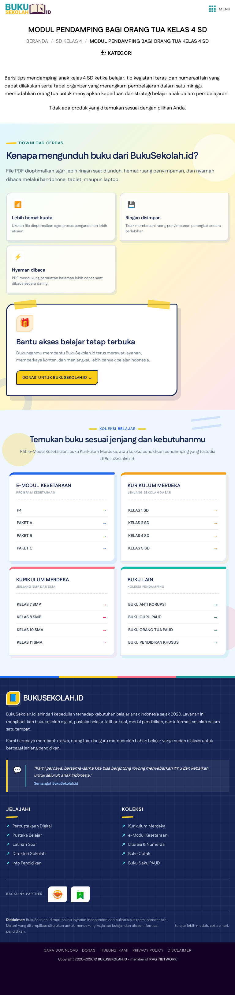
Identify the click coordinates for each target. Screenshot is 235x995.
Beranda (37, 41)
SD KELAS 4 (69, 41)
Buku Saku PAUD (144, 863)
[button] (218, 9)
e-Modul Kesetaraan (147, 835)
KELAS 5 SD (139, 548)
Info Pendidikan (27, 863)
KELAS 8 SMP (29, 617)
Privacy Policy (148, 950)
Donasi (89, 950)
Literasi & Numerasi (146, 844)
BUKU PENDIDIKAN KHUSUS (153, 642)
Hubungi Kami (114, 950)
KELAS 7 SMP (29, 604)
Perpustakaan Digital (32, 826)
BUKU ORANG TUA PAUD (150, 630)
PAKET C (24, 548)
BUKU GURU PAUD (145, 617)
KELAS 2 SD (138, 523)
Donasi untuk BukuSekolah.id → (57, 377)
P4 (19, 510)
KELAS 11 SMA (29, 642)
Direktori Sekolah (29, 854)
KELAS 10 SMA (30, 630)
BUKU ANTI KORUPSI (147, 604)
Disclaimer (179, 950)
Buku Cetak (139, 854)
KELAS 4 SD (138, 535)
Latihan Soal (24, 844)
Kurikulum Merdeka (147, 826)
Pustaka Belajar (27, 835)
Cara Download (61, 950)
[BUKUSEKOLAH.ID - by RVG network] (28, 9)
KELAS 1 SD (138, 510)
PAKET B (24, 535)
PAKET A (24, 523)
